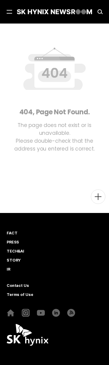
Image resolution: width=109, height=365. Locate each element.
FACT (12, 233)
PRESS (13, 242)
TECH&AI (15, 251)
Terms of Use (20, 295)
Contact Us (18, 286)
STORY (14, 260)
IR (8, 269)
